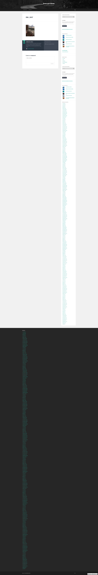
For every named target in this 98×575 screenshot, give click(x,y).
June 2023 (24, 380)
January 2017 (64, 243)
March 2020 (64, 196)
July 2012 (64, 309)
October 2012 (64, 305)
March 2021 (24, 416)
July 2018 (24, 458)
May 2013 (24, 539)
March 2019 (64, 211)
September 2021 (65, 174)
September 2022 (25, 392)
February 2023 (64, 153)
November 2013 (65, 289)
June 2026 (64, 104)
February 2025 (64, 124)
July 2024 (24, 363)
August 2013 (64, 293)
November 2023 (65, 142)
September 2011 (65, 321)
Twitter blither (64, 50)
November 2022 (65, 157)
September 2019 (25, 439)
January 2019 (64, 213)
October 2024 (64, 129)
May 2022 (64, 164)
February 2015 (64, 271)
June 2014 (64, 281)
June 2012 (64, 310)
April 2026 (64, 107)
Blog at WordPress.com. (26, 573)
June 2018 (64, 222)
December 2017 (65, 229)
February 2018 (64, 227)
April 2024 (64, 136)
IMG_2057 (29, 17)
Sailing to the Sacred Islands (69, 37)
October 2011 (64, 320)
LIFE (63, 59)
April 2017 (64, 239)
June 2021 (64, 178)
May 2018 (64, 223)
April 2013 (64, 298)
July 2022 (64, 162)
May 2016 (24, 492)
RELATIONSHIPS (65, 62)
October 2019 (64, 202)
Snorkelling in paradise (69, 35)
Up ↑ (75, 573)
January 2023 (25, 387)
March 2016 (64, 255)
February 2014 (25, 527)
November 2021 (65, 172)
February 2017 (25, 480)
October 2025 (64, 114)
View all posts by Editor (31, 48)
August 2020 (64, 190)
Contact (30, 9)
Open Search (75, 10)
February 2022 (64, 168)
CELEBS (64, 58)
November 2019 (65, 201)
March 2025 (64, 123)
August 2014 (64, 278)
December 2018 (25, 451)
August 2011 (64, 322)
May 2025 (64, 120)
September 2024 (65, 130)
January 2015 (64, 272)
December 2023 (65, 141)
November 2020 (65, 186)
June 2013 (24, 538)
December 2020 (65, 185)
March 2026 (64, 108)
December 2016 (65, 244)
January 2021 (64, 184)
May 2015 (64, 267)
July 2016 (64, 250)
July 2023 (64, 147)
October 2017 (64, 232)
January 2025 (64, 125)
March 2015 (24, 510)
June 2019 (64, 207)
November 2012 (65, 304)
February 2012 (64, 315)
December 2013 (65, 288)
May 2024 (64, 135)
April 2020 (64, 195)
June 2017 (24, 475)
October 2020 (25, 422)
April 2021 (64, 180)
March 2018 (24, 463)
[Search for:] (68, 17)
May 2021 (64, 179)
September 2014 (65, 277)
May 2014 (64, 282)
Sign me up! (64, 77)
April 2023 (64, 151)
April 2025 (24, 351)
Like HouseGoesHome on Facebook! (67, 29)
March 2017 (64, 240)
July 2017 (64, 235)
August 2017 (64, 234)
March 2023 (64, 152)
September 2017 (65, 233)
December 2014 (65, 273)
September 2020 (65, 189)
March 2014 (24, 526)
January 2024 (64, 140)
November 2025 (65, 113)
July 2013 (64, 294)
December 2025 (25, 341)
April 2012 (24, 556)
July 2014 (24, 521)
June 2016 (64, 251)
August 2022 (24, 393)
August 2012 (24, 551)
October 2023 (25, 375)
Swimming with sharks (69, 39)
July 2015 (64, 265)
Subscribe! (63, 20)
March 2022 (64, 167)
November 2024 (25, 358)
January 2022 (64, 169)
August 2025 (24, 346)
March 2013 (64, 299)
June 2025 (64, 119)
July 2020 (64, 191)
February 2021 (64, 183)
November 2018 (65, 216)
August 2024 (64, 131)
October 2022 (64, 158)
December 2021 (25, 404)
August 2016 (64, 249)
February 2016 (64, 256)
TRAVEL (64, 63)
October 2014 (64, 276)
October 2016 (25, 485)
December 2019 (65, 200)
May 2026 (24, 334)
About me (25, 9)
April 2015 (24, 509)
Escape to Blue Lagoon (69, 95)
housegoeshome (49, 3)
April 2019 (24, 446)
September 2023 (65, 145)
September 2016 (25, 487)
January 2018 (64, 228)
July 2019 (64, 206)
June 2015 (64, 266)
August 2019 (64, 205)
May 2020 (64, 194)
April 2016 (64, 254)
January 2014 (64, 287)
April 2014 (64, 283)
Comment (52, 63)
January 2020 (25, 434)
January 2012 (64, 316)
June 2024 (64, 134)
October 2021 (64, 173)
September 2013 (65, 292)
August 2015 (24, 504)
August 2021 (64, 175)
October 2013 (25, 533)
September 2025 (65, 115)
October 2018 (64, 217)
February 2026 (64, 109)
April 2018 (64, 224)
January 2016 (25, 497)
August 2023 (64, 146)
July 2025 (64, 118)
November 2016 (65, 245)
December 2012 (65, 303)
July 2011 (24, 568)
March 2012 (64, 314)
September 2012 (25, 550)
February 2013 (64, 300)
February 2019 (64, 212)
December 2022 (65, 156)
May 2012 (64, 311)
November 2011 (25, 563)
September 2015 (65, 262)
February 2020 (25, 433)
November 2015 (65, 260)
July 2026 (64, 103)
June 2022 (64, 163)
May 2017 (64, 238)
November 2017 (25, 468)
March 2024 (24, 368)
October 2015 (64, 261)
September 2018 (65, 218)
